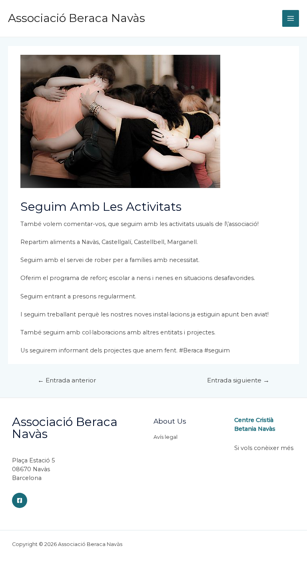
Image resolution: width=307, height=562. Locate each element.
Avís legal (165, 437)
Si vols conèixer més (263, 448)
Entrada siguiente (238, 380)
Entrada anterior (67, 380)
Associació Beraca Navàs (76, 18)
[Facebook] (19, 500)
